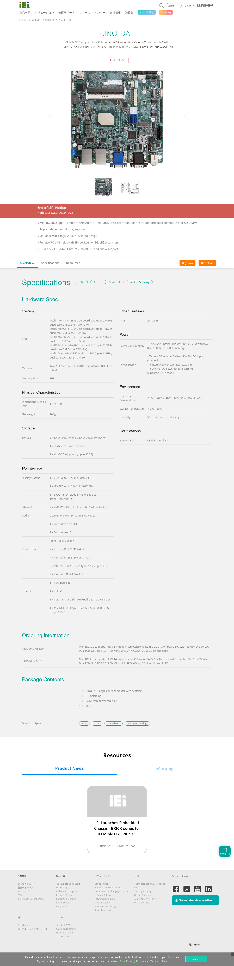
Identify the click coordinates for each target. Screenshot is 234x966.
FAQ (136, 887)
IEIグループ (23, 891)
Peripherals (62, 906)
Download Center (65, 932)
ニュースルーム (64, 936)
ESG (20, 895)
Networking (61, 887)
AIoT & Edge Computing (68, 883)
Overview (27, 263)
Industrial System (64, 895)
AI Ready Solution (103, 895)
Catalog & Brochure (66, 928)
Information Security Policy (31, 898)
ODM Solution (102, 883)
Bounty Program (142, 895)
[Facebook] (176, 887)
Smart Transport (103, 910)
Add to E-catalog (139, 282)
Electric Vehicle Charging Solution (111, 891)
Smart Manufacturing (105, 906)
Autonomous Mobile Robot (108, 887)
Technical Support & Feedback (149, 883)
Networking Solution (105, 898)
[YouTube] (197, 887)
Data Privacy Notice (131, 961)
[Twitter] (187, 887)
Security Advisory (142, 891)
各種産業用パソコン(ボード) (57, 19)
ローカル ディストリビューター (33, 928)
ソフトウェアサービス (145, 898)
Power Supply (63, 902)
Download (207, 262)
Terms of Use (158, 961)
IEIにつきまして (25, 883)
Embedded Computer (67, 891)
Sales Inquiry (24, 925)
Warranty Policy (142, 902)
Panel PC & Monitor (66, 898)
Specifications (50, 263)
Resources (73, 263)
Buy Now (187, 262)
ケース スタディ (64, 925)
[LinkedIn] (208, 887)
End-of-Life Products (29, 19)
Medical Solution (103, 902)
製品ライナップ (25, 887)
